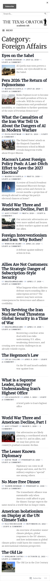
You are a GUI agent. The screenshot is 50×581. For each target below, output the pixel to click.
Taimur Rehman (13, 59)
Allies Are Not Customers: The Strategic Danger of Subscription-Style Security (25, 271)
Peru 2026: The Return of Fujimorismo (24, 82)
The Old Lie (12, 552)
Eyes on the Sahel (18, 55)
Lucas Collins (12, 359)
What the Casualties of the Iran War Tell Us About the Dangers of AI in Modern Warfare (24, 124)
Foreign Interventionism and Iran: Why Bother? (24, 237)
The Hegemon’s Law (20, 355)
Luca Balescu (12, 397)
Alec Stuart (11, 213)
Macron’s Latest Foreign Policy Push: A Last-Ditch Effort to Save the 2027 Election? (25, 166)
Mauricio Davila (14, 89)
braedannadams (14, 281)
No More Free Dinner (21, 481)
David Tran (11, 460)
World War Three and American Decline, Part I (24, 420)
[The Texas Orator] (25, 23)
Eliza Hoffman (13, 134)
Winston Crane (13, 244)
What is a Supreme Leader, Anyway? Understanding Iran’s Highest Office (21, 386)
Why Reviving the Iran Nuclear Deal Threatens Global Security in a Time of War (25, 316)
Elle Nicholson (13, 524)
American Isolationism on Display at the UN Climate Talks (22, 515)
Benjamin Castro (14, 556)
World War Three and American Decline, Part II (25, 207)
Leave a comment (11, 62)
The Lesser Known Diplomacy (18, 453)
